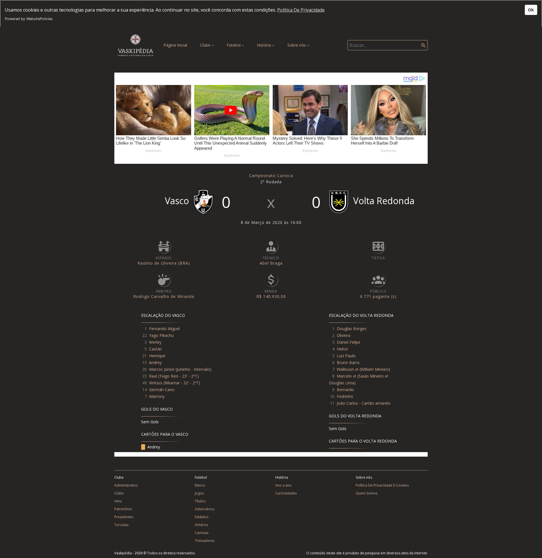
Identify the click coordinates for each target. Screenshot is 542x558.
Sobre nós (297, 45)
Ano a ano (283, 485)
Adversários (204, 509)
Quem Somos (366, 493)
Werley (155, 342)
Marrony (157, 396)
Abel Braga (271, 263)
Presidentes (123, 517)
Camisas (201, 532)
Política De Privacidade (301, 10)
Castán (155, 349)
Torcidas (121, 524)
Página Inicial (176, 45)
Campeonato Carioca (271, 175)
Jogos (199, 493)
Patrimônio (123, 509)
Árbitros (201, 524)
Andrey (155, 362)
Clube (205, 45)
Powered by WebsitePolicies (29, 19)
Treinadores (205, 540)
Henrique (157, 355)
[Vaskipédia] (135, 45)
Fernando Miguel (164, 328)
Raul (153, 376)
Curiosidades (286, 493)
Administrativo (126, 485)
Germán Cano (161, 389)
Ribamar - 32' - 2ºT (182, 382)
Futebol (234, 45)
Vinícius (155, 382)
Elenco (200, 485)
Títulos (200, 501)
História (264, 45)
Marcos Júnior (161, 369)
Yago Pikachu (161, 335)
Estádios (201, 517)
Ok (531, 9)
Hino (118, 501)
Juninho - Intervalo (193, 369)
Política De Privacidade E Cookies (382, 485)
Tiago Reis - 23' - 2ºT (178, 376)
